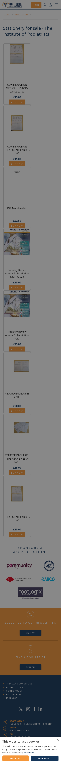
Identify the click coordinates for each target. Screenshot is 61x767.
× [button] (57, 740)
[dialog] (30, 383)
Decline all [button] (44, 758)
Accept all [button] (16, 758)
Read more (29, 752)
